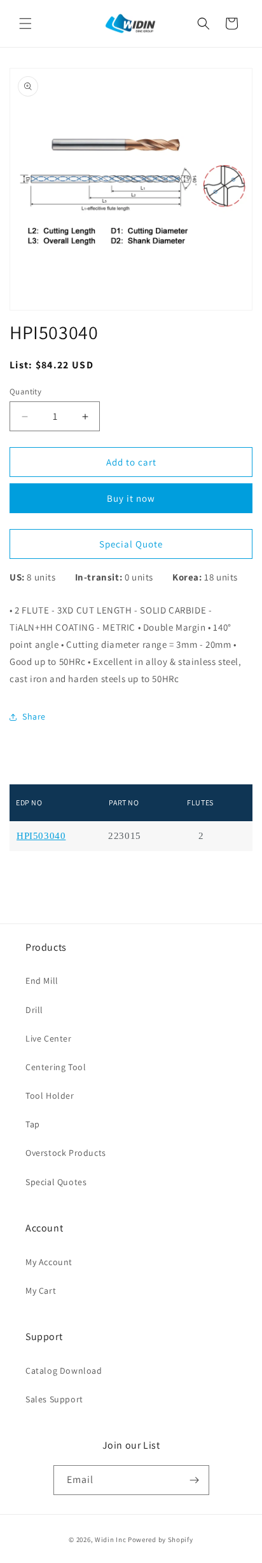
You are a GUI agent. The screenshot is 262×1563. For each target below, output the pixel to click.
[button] (25, 23)
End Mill (42, 980)
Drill (34, 1010)
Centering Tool (55, 1067)
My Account (48, 1262)
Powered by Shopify (160, 1539)
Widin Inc (110, 1539)
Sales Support (54, 1399)
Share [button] (34, 716)
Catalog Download (63, 1370)
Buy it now (131, 498)
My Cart (40, 1290)
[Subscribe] (195, 1480)
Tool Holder (49, 1095)
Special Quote (131, 544)
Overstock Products (65, 1152)
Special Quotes (55, 1182)
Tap (32, 1124)
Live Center (48, 1038)
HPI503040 (41, 836)
